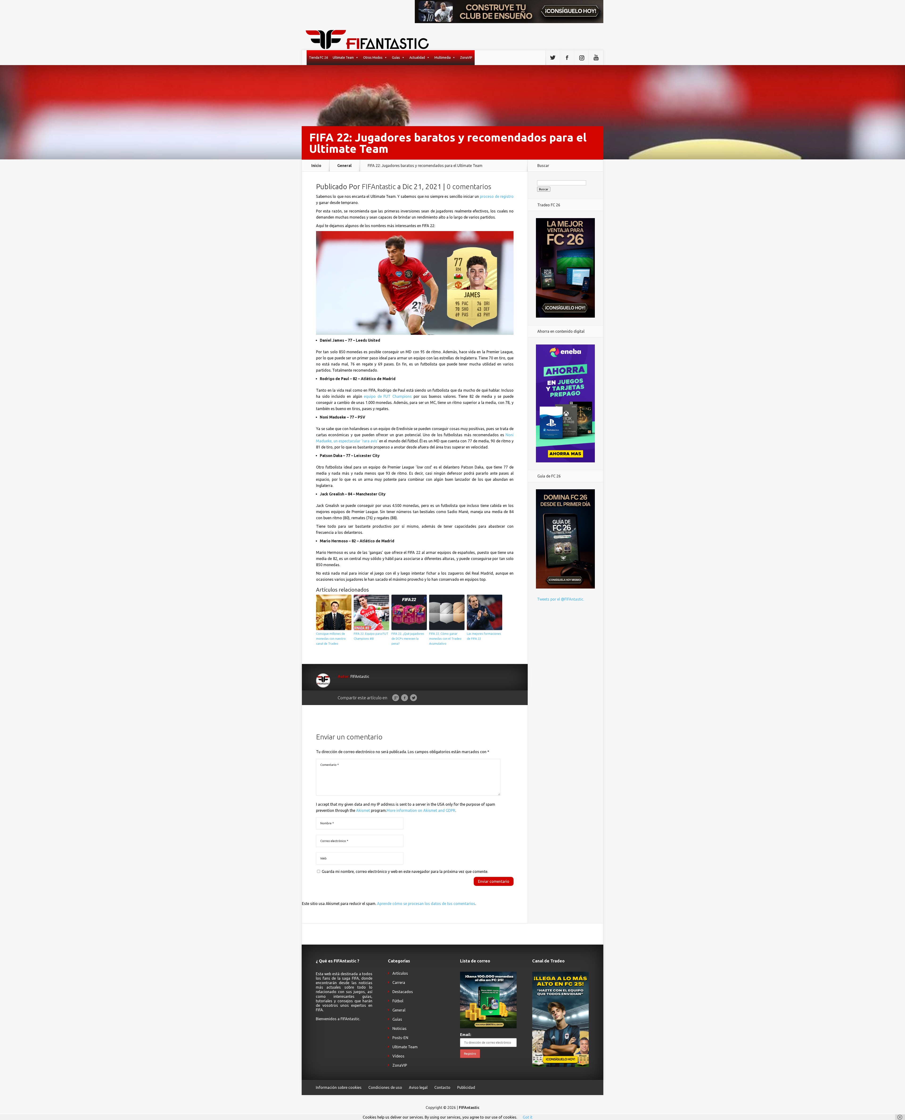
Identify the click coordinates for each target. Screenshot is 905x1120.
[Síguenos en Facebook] (567, 57)
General (344, 165)
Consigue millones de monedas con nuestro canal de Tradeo (331, 638)
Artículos (400, 973)
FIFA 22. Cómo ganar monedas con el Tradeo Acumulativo (445, 638)
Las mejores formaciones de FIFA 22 (484, 636)
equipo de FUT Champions (388, 396)
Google (395, 698)
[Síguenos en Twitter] (553, 57)
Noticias (399, 1028)
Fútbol (397, 1001)
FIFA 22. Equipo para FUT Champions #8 (371, 636)
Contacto (442, 1087)
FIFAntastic (379, 187)
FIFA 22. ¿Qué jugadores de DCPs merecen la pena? (407, 638)
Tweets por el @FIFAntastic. (560, 599)
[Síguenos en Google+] (596, 57)
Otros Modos (373, 57)
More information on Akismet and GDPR (421, 810)
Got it (527, 1117)
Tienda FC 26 (318, 57)
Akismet (363, 810)
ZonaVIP (466, 57)
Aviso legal (418, 1087)
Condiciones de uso (385, 1087)
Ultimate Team (343, 57)
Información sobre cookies (339, 1087)
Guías (396, 57)
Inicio (316, 165)
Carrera (398, 982)
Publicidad (466, 1087)
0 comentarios (469, 187)
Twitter (413, 698)
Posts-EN (400, 1038)
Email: (465, 1035)
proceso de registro (497, 196)
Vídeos (398, 1056)
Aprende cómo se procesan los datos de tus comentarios (426, 903)
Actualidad (417, 57)
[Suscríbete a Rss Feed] (581, 57)
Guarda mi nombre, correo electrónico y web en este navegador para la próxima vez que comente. (405, 871)
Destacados (402, 992)
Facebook (404, 698)
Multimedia (442, 57)
